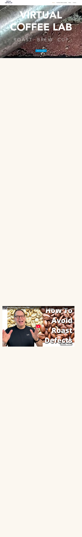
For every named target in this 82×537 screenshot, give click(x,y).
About (70, 2)
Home (53, 2)
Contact (74, 2)
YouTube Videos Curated (61, 2)
